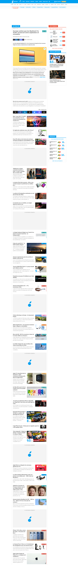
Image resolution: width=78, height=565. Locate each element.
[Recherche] (49, 1)
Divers (66, 4)
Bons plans (45, 1)
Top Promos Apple (15, 7)
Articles (27, 1)
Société (52, 4)
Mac (17, 4)
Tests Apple (22, 7)
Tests (23, 1)
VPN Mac (33, 7)
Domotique (39, 4)
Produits (32, 1)
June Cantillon (16, 36)
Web (55, 4)
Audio (25, 4)
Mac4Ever (14, 28)
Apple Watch (42, 77)
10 (29, 39)
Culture (58, 4)
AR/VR (32, 4)
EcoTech (46, 4)
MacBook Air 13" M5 (53, 142)
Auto (35, 4)
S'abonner (64, 1)
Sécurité (62, 4)
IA (49, 4)
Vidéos (40, 1)
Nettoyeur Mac (47, 7)
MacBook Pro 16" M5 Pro (53, 155)
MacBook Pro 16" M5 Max (53, 158)
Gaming (43, 4)
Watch (20, 4)
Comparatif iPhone (54, 7)
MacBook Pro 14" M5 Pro (53, 149)
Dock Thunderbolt (62, 7)
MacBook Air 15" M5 (53, 145)
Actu (20, 1)
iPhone (12, 4)
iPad (15, 4)
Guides (36, 1)
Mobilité (28, 4)
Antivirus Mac (28, 7)
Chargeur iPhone (40, 7)
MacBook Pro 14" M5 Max (53, 152)
